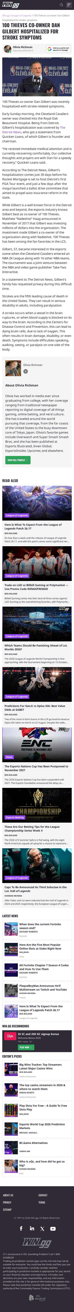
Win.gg (5, 15)
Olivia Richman (22, 47)
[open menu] (69, 5)
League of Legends (21, 15)
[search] (61, 5)
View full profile (16, 460)
